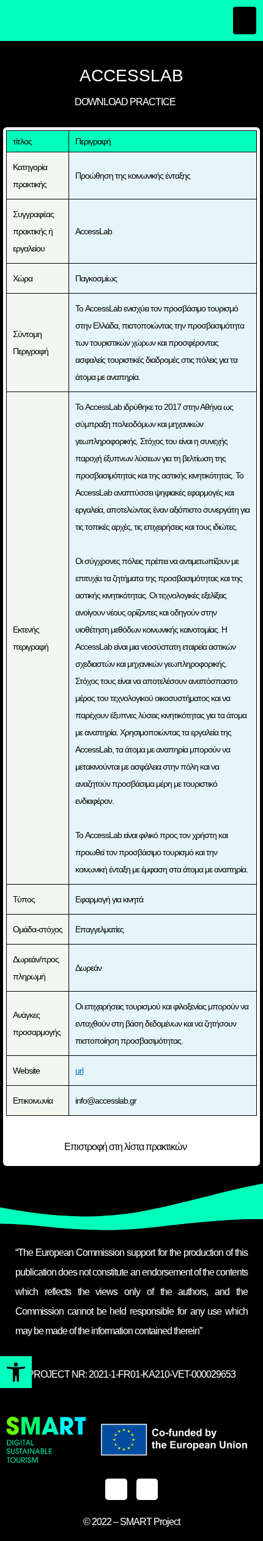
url (79, 1070)
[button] (16, 1372)
